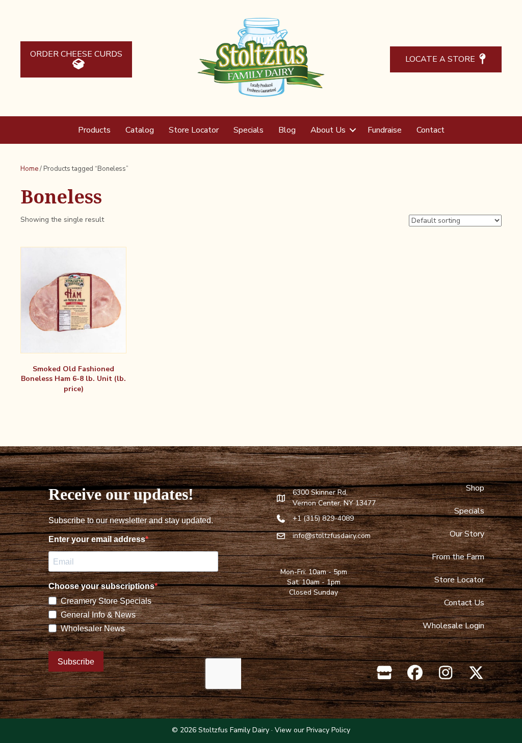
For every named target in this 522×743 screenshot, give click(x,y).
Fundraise (385, 130)
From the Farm (458, 556)
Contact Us (464, 602)
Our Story (467, 534)
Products (94, 130)
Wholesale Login (453, 625)
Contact (430, 130)
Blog (287, 130)
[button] (353, 130)
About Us (328, 130)
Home (29, 168)
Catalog (139, 130)
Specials (248, 130)
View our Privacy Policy (312, 730)
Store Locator (194, 130)
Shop (475, 488)
